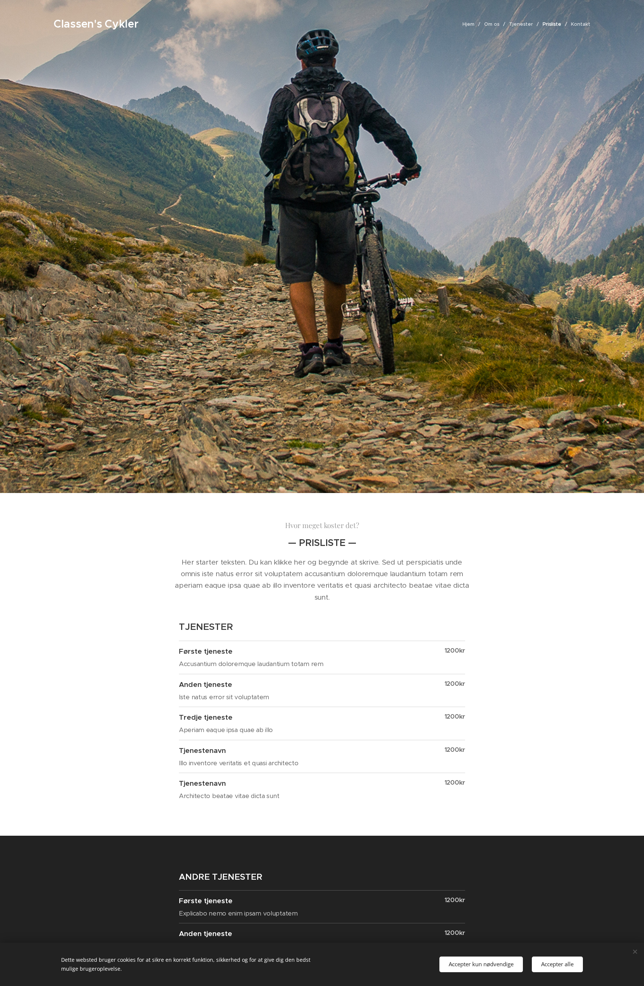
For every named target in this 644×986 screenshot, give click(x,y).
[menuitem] (470, 24)
